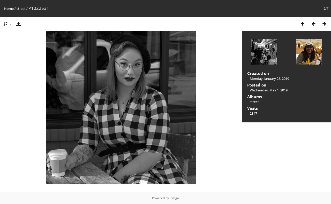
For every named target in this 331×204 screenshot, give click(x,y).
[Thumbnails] (302, 24)
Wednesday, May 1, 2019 (269, 90)
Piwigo (174, 198)
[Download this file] (18, 24)
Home (9, 8)
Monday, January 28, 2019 (269, 78)
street (21, 8)
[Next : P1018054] (324, 24)
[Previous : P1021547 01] (313, 24)
